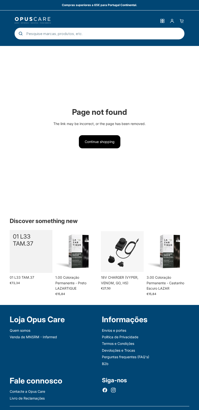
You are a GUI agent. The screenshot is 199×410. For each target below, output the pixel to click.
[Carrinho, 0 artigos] (181, 21)
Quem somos (20, 330)
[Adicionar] (45, 265)
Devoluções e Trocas (118, 350)
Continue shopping (100, 142)
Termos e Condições (118, 343)
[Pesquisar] (21, 33)
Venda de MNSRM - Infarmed (33, 337)
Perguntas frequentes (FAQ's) (125, 357)
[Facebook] (105, 390)
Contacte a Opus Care (27, 391)
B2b (105, 363)
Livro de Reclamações (27, 398)
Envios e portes (114, 330)
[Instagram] (113, 390)
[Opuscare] (86, 21)
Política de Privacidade (120, 337)
